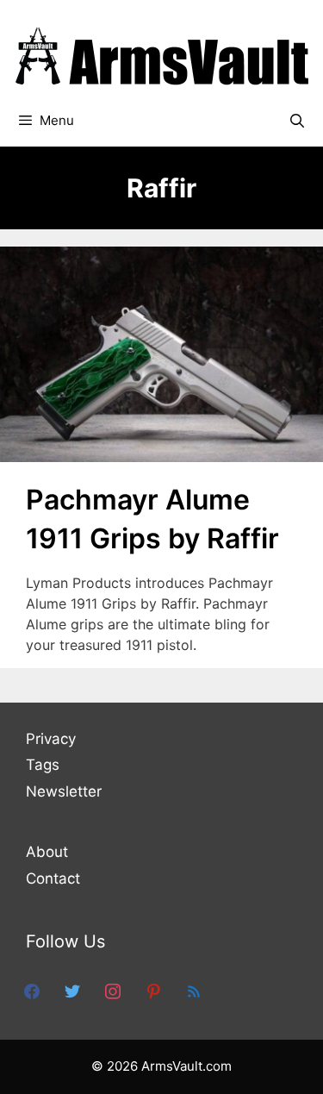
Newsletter (64, 791)
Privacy (51, 738)
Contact (53, 878)
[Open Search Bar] (296, 121)
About (47, 851)
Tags (42, 764)
